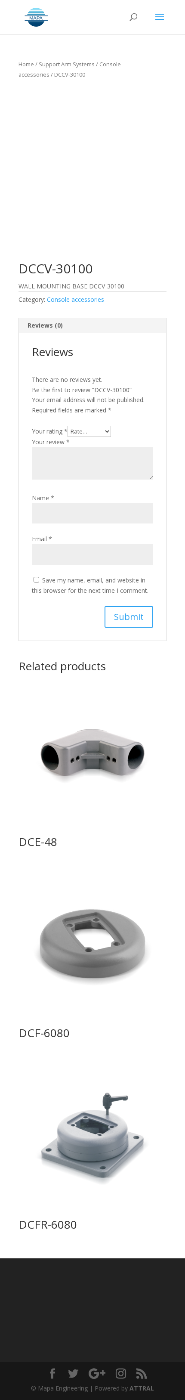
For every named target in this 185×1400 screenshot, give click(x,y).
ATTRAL (142, 1388)
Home (26, 64)
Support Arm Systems (67, 64)
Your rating (50, 431)
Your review (51, 442)
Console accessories (75, 299)
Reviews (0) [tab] (45, 325)
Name (43, 498)
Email (42, 539)
